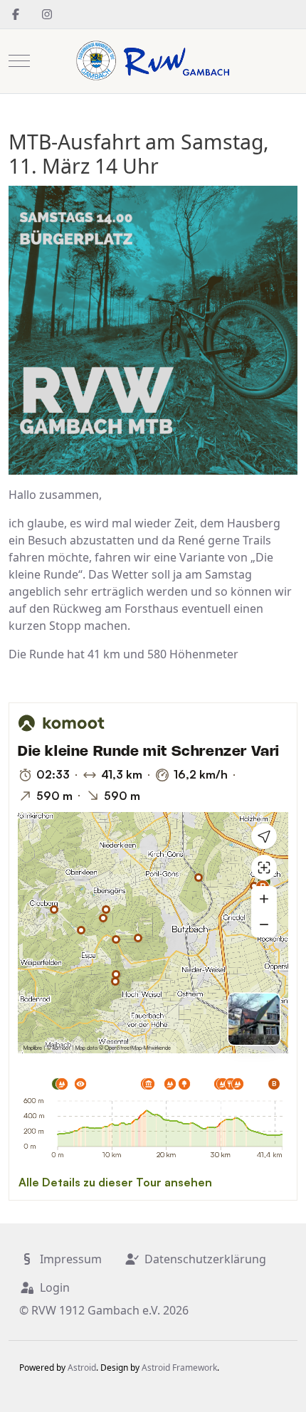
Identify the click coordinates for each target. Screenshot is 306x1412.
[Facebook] (16, 14)
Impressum (71, 1259)
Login (55, 1287)
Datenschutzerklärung (205, 1259)
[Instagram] (47, 14)
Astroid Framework (179, 1367)
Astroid (82, 1367)
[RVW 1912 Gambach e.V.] (153, 61)
